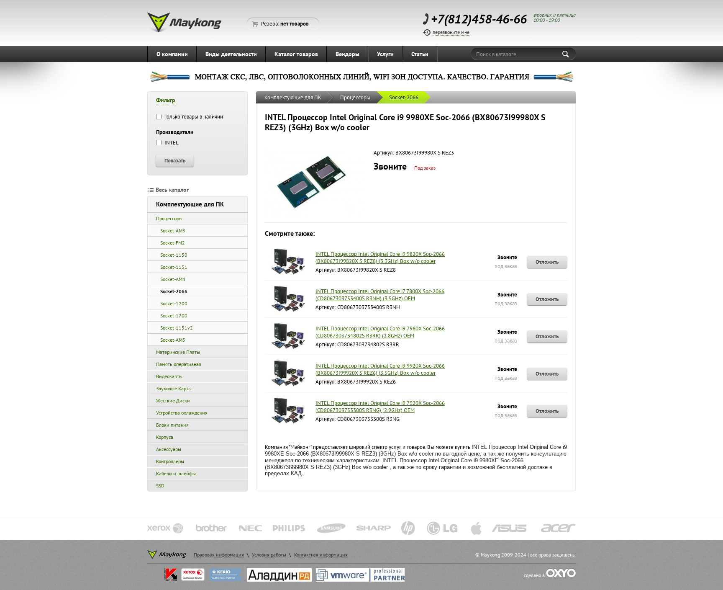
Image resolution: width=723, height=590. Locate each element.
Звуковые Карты (174, 388)
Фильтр (165, 100)
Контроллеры (170, 461)
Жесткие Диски (173, 400)
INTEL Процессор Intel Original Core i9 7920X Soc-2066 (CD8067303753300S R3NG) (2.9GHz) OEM (380, 406)
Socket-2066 (173, 291)
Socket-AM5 (172, 340)
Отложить (547, 261)
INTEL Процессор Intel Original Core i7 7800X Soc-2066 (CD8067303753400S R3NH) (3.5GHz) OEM (379, 295)
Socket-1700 (173, 315)
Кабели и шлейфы (176, 473)
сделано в (535, 575)
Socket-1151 (173, 267)
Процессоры (169, 218)
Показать (174, 160)
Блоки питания (172, 425)
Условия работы (269, 554)
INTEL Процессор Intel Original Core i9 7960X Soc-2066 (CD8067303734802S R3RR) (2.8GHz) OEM (380, 332)
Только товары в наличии (193, 116)
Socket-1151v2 (176, 328)
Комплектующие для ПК (190, 204)
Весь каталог (172, 189)
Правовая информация (219, 554)
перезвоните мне (451, 32)
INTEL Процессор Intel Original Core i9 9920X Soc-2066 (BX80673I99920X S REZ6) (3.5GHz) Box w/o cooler (380, 369)
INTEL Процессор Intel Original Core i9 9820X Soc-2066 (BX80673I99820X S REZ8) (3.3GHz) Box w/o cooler (380, 257)
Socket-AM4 (172, 279)
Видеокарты (169, 376)
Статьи (419, 54)
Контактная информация (321, 554)
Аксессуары (168, 449)
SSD (160, 485)
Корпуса (164, 437)
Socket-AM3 (172, 230)
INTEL (171, 142)
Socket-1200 (173, 303)
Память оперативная (178, 364)
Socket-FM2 (172, 243)
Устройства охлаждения (182, 413)
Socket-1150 (173, 255)
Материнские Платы (178, 352)
